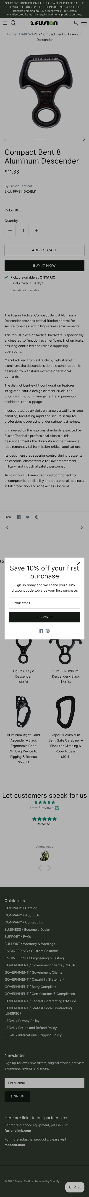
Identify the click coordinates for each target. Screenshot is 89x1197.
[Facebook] (41, 631)
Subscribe (44, 617)
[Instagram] (48, 631)
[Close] (79, 563)
